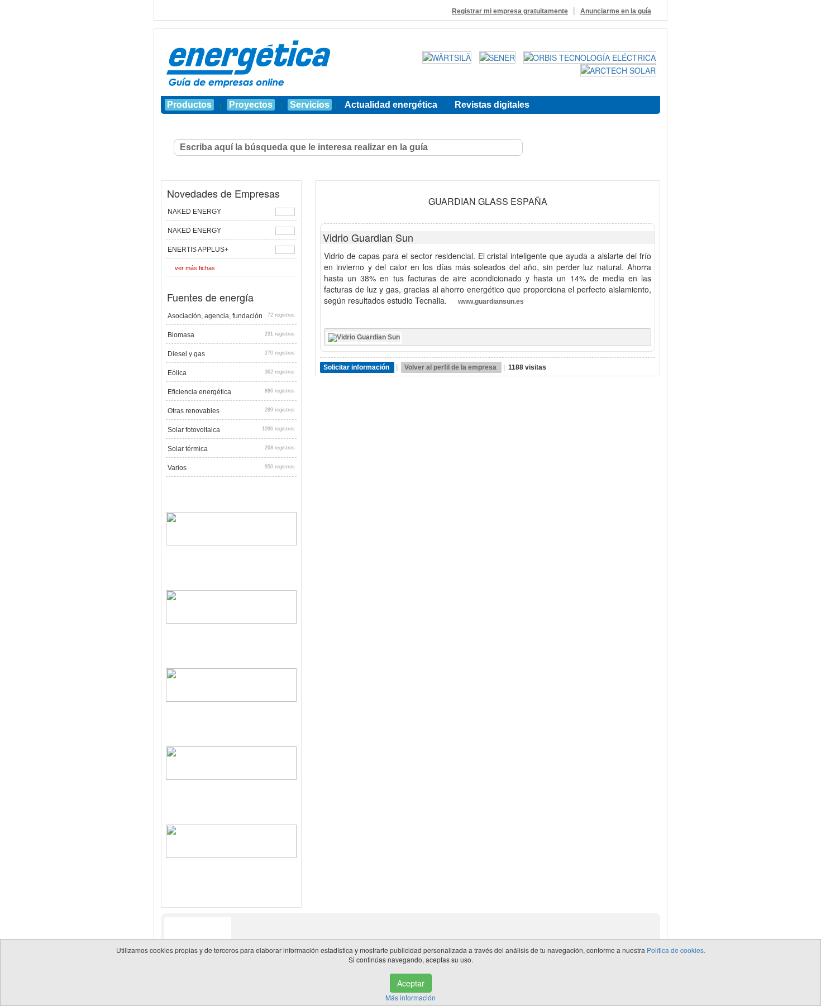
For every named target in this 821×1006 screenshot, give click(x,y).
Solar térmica (231, 449)
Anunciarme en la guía (615, 11)
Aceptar (410, 983)
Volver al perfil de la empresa (451, 367)
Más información (410, 997)
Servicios (310, 104)
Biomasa (231, 335)
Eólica (231, 373)
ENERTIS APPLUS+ (198, 249)
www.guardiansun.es (491, 301)
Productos (189, 104)
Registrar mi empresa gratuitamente (510, 11)
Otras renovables (231, 411)
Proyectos (251, 104)
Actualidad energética (391, 104)
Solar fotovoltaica (231, 430)
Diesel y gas (231, 354)
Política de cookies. (676, 950)
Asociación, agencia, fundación (231, 316)
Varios (231, 468)
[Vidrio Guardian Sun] (364, 337)
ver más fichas (195, 268)
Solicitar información (357, 367)
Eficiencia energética (231, 392)
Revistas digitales (492, 104)
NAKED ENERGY (194, 211)
